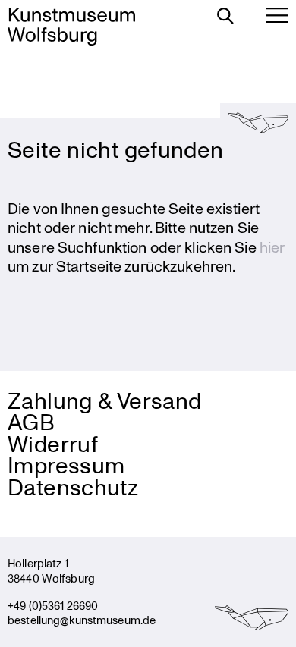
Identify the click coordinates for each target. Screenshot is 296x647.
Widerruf (53, 443)
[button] (258, 122)
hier (272, 247)
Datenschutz (73, 486)
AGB (31, 421)
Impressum (66, 464)
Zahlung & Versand (104, 400)
